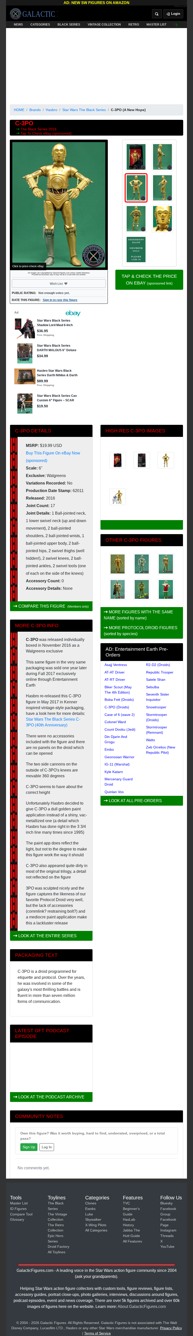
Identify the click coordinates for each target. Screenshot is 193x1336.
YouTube (167, 1247)
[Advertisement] (96, 65)
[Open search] (157, 13)
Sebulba (152, 687)
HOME (19, 110)
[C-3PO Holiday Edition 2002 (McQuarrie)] (166, 589)
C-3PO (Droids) (117, 707)
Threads (167, 1236)
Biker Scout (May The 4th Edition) (118, 689)
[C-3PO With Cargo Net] (117, 589)
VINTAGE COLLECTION (104, 24)
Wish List (66, 283)
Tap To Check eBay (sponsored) (46, 133)
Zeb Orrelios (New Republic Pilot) (160, 749)
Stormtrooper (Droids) (156, 717)
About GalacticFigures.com (142, 1306)
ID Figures (18, 1209)
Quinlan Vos (114, 792)
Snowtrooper (156, 707)
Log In (47, 1147)
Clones (90, 1203)
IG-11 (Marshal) (117, 764)
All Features (132, 1241)
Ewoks (90, 1209)
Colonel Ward (115, 722)
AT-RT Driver (115, 680)
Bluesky (166, 1203)
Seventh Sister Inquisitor (157, 697)
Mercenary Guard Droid (119, 781)
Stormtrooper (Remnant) (156, 729)
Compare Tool (21, 1214)
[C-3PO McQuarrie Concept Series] (166, 564)
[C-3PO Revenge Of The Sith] (141, 564)
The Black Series (35, 129)
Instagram (168, 1230)
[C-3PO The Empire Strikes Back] (141, 589)
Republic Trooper (159, 672)
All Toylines (56, 1252)
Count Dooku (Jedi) (120, 729)
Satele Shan (155, 680)
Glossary (17, 1219)
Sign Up (29, 1147)
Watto (150, 740)
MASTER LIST (156, 24)
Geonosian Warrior (119, 757)
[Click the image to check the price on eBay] (59, 205)
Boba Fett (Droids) (119, 700)
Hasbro (51, 110)
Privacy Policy (171, 1328)
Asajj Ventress (116, 665)
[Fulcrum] (180, 7)
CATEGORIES (40, 24)
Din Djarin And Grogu (116, 739)
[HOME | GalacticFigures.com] (34, 14)
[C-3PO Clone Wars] (117, 564)
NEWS (18, 24)
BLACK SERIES (69, 24)
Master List (19, 1203)
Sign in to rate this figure (60, 300)
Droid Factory (58, 1247)
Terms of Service (97, 1333)
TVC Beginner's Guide (131, 1208)
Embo (109, 749)
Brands (35, 110)
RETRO (133, 24)
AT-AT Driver (115, 672)
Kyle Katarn (114, 772)
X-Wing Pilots (95, 1225)
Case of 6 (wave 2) (120, 715)
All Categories (96, 1230)
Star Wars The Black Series (84, 110)
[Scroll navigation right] (177, 24)
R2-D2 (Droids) (158, 665)
